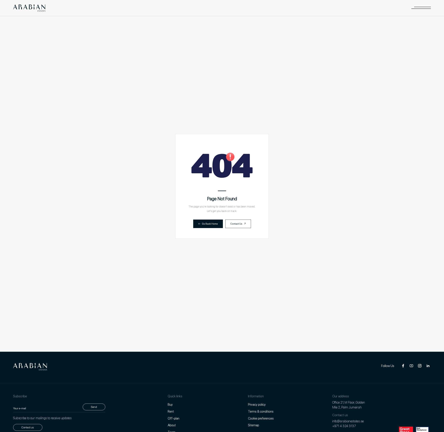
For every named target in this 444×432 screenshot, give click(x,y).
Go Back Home (208, 223)
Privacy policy (257, 404)
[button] (421, 8)
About (172, 425)
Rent (171, 411)
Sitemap (253, 425)
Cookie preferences (261, 418)
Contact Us (238, 223)
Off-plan (173, 418)
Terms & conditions (261, 411)
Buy (170, 404)
